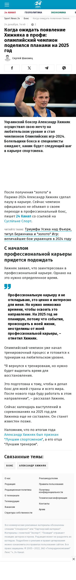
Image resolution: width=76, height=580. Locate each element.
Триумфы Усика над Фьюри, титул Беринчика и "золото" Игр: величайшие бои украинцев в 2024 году (38, 234)
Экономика (58, 12)
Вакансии (10, 507)
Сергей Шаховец (22, 58)
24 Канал (10, 12)
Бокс (27, 18)
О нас (8, 478)
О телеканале (12, 495)
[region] (38, 571)
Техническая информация (53, 498)
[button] (12, 68)
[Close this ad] (73, 559)
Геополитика (33, 12)
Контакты (44, 503)
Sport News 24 (12, 18)
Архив (42, 509)
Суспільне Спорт (17, 221)
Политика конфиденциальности (51, 491)
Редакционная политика (18, 489)
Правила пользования (51, 484)
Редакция (10, 484)
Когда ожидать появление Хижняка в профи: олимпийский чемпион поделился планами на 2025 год (52, 18)
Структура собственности (18, 512)
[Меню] (7, 4)
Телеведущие (12, 501)
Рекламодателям (48, 478)
